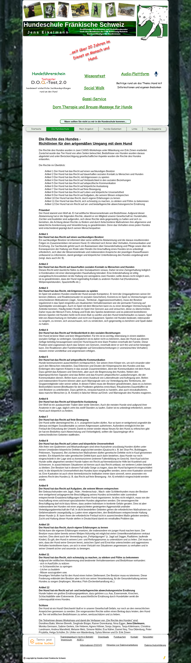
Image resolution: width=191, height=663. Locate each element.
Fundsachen (120, 637)
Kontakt (134, 637)
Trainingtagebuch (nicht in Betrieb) (76, 637)
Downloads (103, 637)
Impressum (66, 639)
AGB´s (80, 639)
